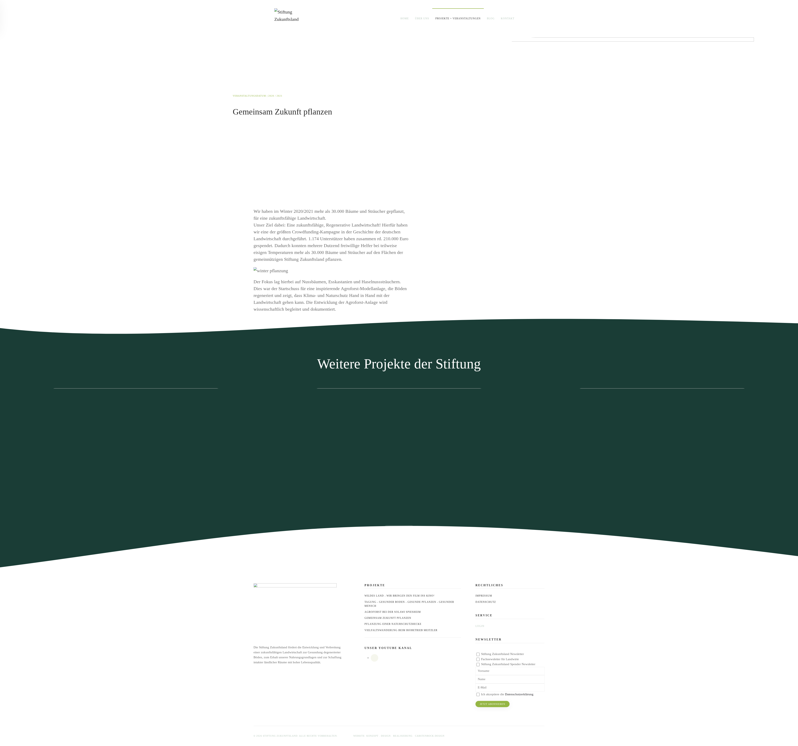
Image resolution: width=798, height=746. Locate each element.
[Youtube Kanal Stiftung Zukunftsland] (374, 658)
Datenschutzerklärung (519, 694)
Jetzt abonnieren (492, 704)
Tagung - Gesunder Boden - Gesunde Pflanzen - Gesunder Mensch (409, 604)
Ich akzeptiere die (506, 694)
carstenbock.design (430, 736)
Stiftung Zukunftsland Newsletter (502, 654)
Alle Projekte (399, 528)
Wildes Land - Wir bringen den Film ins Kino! (400, 595)
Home (404, 18)
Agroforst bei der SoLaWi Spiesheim (393, 612)
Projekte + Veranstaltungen (458, 18)
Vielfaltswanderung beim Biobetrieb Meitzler (401, 630)
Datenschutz (485, 602)
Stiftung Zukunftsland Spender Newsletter (508, 664)
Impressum (483, 595)
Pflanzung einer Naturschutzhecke (393, 624)
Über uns (422, 18)
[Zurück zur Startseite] (290, 18)
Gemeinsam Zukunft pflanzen (388, 618)
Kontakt (507, 18)
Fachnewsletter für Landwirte (500, 659)
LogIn (479, 626)
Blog (491, 18)
